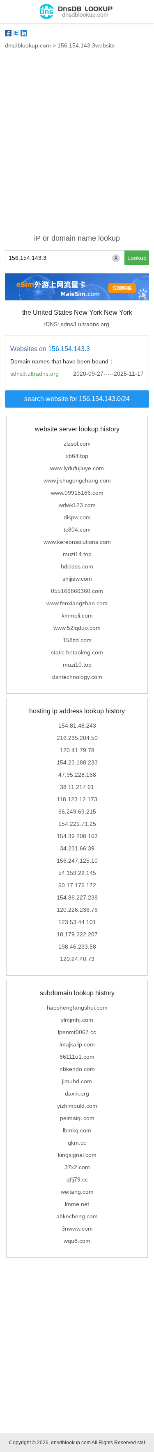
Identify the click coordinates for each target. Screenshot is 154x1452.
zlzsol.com (77, 443)
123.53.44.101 (77, 922)
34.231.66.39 (77, 848)
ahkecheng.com (77, 1216)
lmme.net (77, 1204)
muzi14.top (77, 554)
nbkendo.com (77, 1069)
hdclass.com (77, 566)
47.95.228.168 (77, 774)
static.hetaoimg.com (77, 652)
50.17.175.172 (77, 885)
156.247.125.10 (77, 860)
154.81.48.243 (77, 725)
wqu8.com (77, 1241)
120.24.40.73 (77, 959)
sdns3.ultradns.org (34, 373)
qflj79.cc (77, 1179)
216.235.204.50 (77, 738)
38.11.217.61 (77, 787)
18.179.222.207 (77, 934)
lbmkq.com (77, 1130)
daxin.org (77, 1093)
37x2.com (77, 1167)
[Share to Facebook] (8, 33)
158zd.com (77, 640)
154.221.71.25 (77, 824)
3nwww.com (77, 1228)
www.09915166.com (77, 492)
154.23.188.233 (77, 762)
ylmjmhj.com (77, 1020)
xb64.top (77, 456)
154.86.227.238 (77, 897)
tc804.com (77, 529)
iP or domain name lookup (77, 238)
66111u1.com (77, 1056)
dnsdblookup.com (28, 45)
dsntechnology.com (77, 677)
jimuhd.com (77, 1081)
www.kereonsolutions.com (77, 542)
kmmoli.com (77, 615)
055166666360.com (77, 591)
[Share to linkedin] (24, 33)
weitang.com (77, 1191)
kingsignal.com (77, 1155)
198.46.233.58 (77, 946)
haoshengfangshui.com (77, 1007)
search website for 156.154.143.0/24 (77, 398)
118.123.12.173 (77, 799)
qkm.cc (77, 1142)
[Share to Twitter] (16, 33)
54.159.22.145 (77, 873)
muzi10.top (77, 664)
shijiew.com (77, 578)
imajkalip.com (77, 1044)
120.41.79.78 (77, 750)
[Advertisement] (77, 146)
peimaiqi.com (77, 1118)
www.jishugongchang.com (77, 480)
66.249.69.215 (77, 811)
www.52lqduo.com (77, 628)
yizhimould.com (77, 1106)
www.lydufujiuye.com (77, 468)
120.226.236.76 (77, 909)
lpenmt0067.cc (77, 1032)
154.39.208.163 (77, 836)
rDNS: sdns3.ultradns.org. (77, 324)
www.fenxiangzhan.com (77, 603)
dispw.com (77, 517)
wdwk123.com (77, 505)
